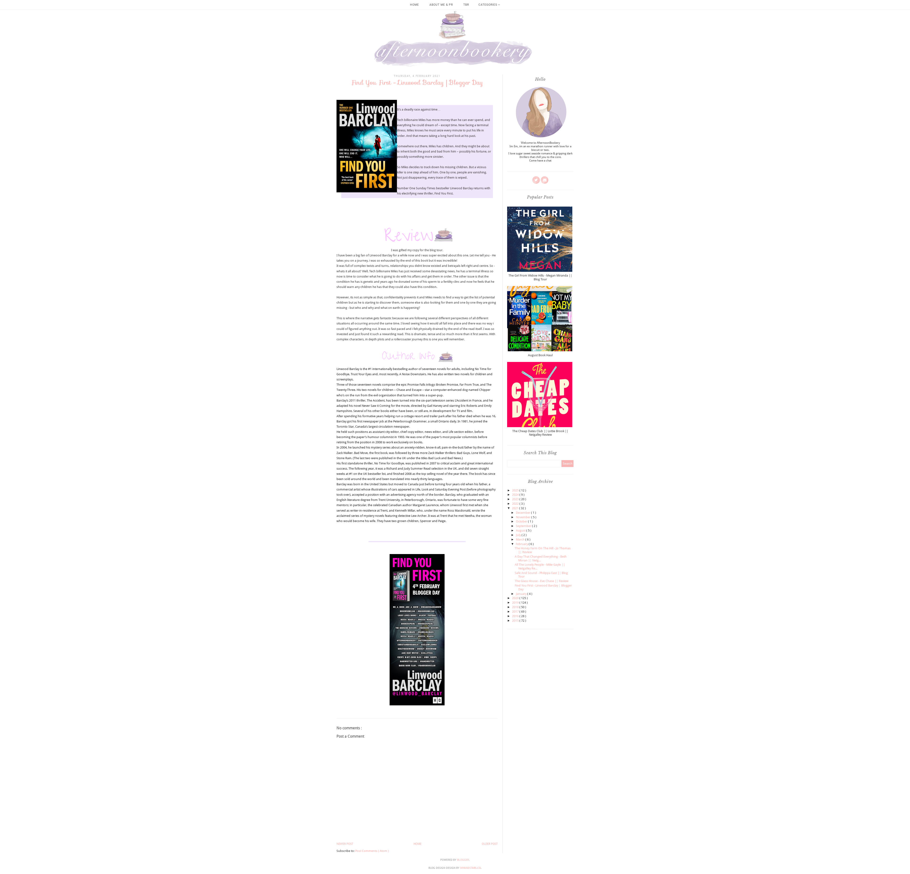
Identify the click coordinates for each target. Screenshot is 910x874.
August (521, 530)
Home (414, 4)
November (523, 517)
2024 (515, 494)
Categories (488, 4)
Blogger (463, 859)
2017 (515, 611)
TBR (466, 4)
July (519, 535)
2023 (515, 499)
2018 (515, 607)
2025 (515, 490)
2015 (515, 620)
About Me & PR (441, 4)
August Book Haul (540, 355)
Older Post (490, 844)
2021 (515, 508)
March (520, 539)
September (524, 526)
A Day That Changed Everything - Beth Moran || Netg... (541, 558)
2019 (515, 602)
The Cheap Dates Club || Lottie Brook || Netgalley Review (540, 433)
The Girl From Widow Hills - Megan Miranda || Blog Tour (540, 277)
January (521, 594)
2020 (515, 598)
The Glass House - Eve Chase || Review (542, 581)
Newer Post (345, 844)
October (522, 521)
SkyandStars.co (470, 867)
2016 (515, 616)
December (523, 512)
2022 (515, 503)
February (522, 544)
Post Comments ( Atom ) (372, 851)
